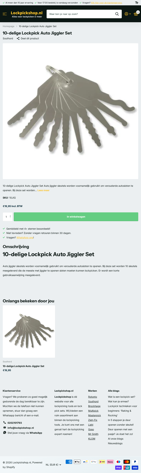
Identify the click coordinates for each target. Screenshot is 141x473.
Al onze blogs (115, 438)
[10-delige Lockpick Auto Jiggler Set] (29, 331)
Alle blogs (113, 390)
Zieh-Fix (92, 420)
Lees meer (43, 190)
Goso (91, 429)
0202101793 (15, 422)
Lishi (90, 424)
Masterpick (94, 415)
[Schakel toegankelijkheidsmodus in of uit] (136, 3)
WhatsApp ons (25, 237)
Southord (8, 38)
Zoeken (117, 14)
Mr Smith (93, 433)
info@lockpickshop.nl (21, 427)
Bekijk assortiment (5, 14)
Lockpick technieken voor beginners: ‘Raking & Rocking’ (122, 411)
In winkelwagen (76, 216)
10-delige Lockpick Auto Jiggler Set (23, 366)
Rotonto (92, 396)
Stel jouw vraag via (25, 432)
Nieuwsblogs (115, 443)
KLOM (91, 438)
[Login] (127, 14)
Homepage (8, 26)
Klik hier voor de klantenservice (106, 2)
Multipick (93, 410)
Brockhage (94, 406)
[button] (11, 214)
